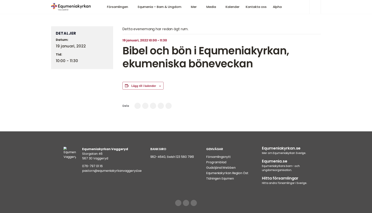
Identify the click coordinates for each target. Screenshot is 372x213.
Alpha (277, 7)
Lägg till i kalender (143, 86)
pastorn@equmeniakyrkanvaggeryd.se (112, 171)
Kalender (232, 7)
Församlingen (117, 7)
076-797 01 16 (92, 166)
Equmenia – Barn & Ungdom (159, 7)
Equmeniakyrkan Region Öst (227, 173)
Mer (194, 7)
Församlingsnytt (218, 157)
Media (211, 7)
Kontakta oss (256, 7)
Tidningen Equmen (220, 178)
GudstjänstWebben (220, 167)
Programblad (216, 162)
